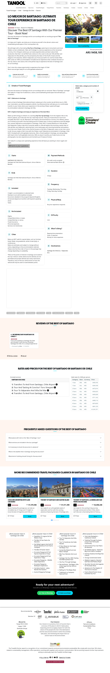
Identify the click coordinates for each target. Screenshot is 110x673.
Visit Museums (31, 313)
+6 (98, 16)
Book (29, 516)
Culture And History (59, 313)
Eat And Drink (11, 313)
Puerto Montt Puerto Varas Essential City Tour (93, 572)
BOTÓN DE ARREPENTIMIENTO (55, 662)
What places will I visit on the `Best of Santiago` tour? (25, 438)
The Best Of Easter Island (41, 550)
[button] (61, 3)
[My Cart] (96, 3)
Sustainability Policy (89, 626)
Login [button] (74, 3)
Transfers (58, 7)
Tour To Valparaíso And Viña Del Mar (67, 539)
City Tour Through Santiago (67, 562)
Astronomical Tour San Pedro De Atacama (94, 546)
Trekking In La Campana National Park (66, 573)
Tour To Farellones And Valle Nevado (68, 543)
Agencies (83, 3)
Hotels (86, 7)
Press (89, 628)
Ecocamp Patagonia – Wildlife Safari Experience (43, 561)
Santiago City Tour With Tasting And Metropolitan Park (68, 558)
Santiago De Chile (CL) (53, 251)
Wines (77, 313)
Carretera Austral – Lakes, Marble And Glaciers (42, 569)
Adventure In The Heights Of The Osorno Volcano (93, 569)
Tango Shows (50, 7)
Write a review (12, 356)
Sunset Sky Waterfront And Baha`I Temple (67, 550)
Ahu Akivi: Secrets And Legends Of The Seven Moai (94, 565)
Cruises (73, 7)
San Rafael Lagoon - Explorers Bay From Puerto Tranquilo (94, 550)
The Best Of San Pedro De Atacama (42, 541)
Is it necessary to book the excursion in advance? (23, 447)
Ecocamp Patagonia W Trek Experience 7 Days (42, 557)
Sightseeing (21, 313)
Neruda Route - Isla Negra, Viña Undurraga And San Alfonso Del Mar (68, 566)
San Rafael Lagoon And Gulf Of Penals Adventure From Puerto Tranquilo (43, 545)
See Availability (83, 46)
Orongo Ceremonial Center (93, 558)
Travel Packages (40, 7)
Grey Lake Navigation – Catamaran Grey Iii (92, 537)
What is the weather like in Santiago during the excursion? (26, 452)
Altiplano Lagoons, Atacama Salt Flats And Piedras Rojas (93, 561)
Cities (49, 313)
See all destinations (21, 7)
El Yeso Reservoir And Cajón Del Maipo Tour (67, 547)
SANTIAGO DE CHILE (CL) (15, 160)
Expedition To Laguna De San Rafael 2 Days (43, 537)
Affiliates (89, 622)
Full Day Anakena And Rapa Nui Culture (94, 554)
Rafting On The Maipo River (67, 570)
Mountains (69, 313)
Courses (80, 7)
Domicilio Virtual (22, 628)
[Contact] (90, 3)
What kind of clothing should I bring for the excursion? (25, 456)
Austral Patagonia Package (42, 572)
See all (24, 356)
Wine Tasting (41, 313)
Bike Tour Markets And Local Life (68, 554)
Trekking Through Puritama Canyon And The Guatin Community (93, 541)
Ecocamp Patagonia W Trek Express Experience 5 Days (42, 553)
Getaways (66, 7)
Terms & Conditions (89, 624)
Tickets (92, 7)
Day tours (30, 7)
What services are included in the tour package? (23, 442)
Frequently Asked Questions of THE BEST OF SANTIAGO (55, 429)
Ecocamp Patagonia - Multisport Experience (41, 565)
